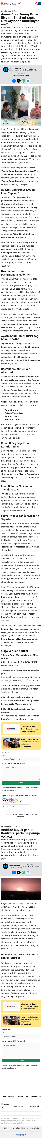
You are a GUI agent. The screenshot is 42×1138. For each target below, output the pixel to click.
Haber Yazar (7, 11)
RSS (5, 1128)
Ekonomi (34, 1097)
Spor (26, 1097)
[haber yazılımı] (21, 1134)
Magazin (11, 1097)
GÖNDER (21, 783)
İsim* (4, 755)
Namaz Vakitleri (33, 1106)
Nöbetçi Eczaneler (18, 1106)
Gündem (20, 1097)
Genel (16, 11)
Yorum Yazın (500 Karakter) (13, 763)
